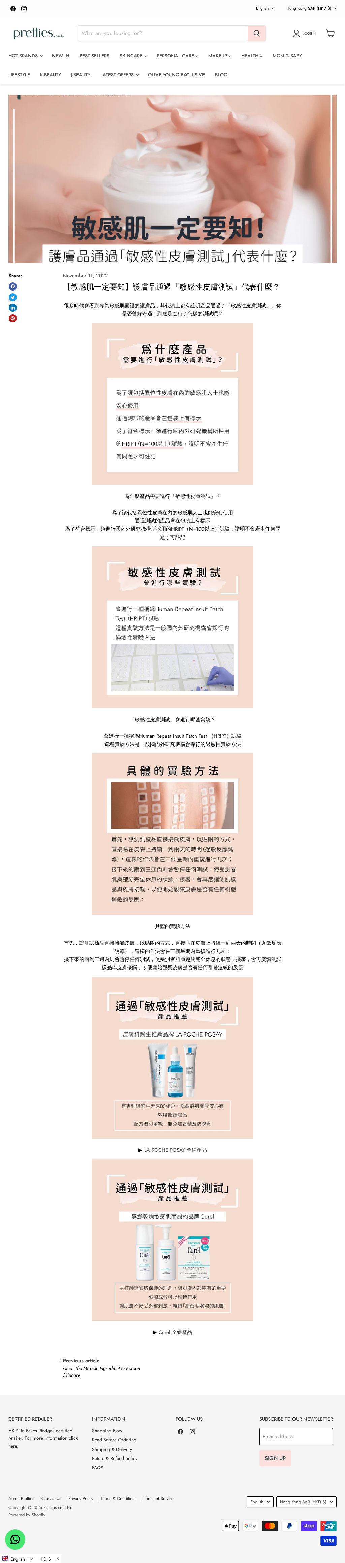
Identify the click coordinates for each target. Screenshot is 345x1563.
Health (250, 55)
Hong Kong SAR (308, 8)
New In (60, 55)
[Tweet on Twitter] (13, 297)
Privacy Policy (80, 1498)
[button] (17, 1558)
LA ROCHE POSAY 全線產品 (175, 1150)
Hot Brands (23, 55)
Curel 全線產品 (175, 1332)
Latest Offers (117, 74)
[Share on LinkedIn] (13, 308)
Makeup (218, 55)
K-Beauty (50, 74)
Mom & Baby (287, 55)
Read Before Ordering (114, 1439)
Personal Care (176, 55)
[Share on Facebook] (13, 286)
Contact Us (51, 1498)
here (12, 1445)
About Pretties (21, 1498)
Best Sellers (94, 55)
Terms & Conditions (118, 1498)
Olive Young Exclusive (176, 74)
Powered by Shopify (26, 1514)
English (262, 8)
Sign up (275, 1458)
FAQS (97, 1467)
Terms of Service (159, 1498)
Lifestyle (19, 74)
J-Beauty (80, 74)
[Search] (257, 33)
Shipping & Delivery (112, 1449)
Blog (221, 74)
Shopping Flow (107, 1430)
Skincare (132, 55)
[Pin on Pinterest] (13, 318)
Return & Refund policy (114, 1458)
